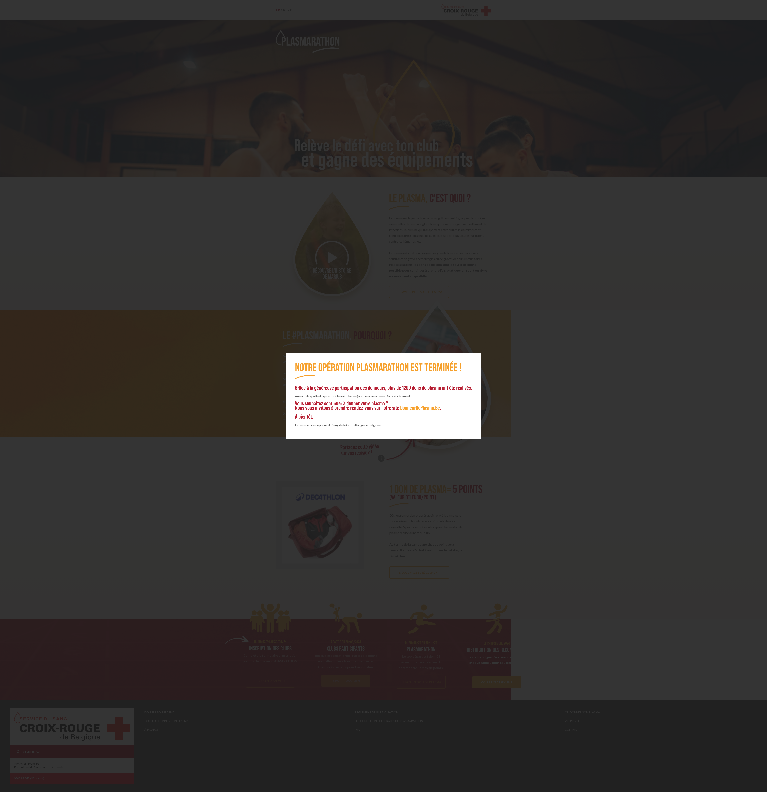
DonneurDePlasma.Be (420, 407)
